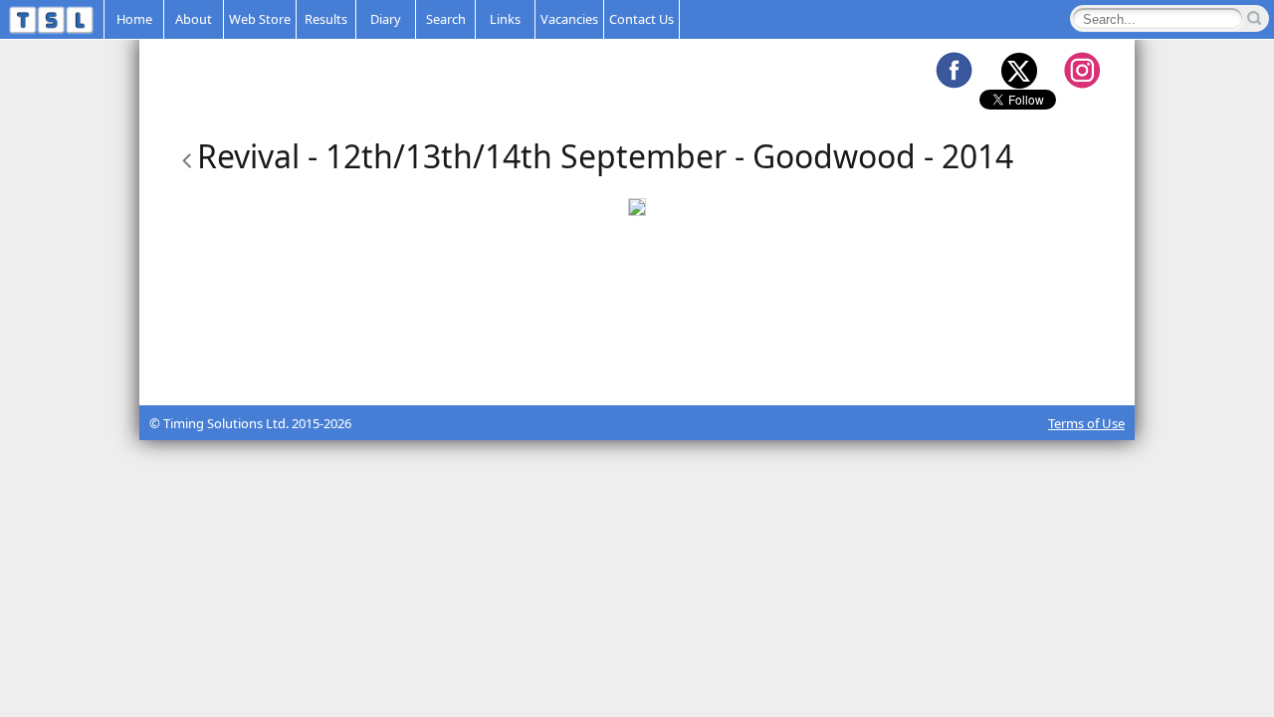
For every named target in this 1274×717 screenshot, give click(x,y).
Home (134, 19)
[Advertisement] (637, 355)
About (193, 19)
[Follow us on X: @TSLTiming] (1018, 70)
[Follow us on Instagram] (1082, 70)
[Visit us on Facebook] (953, 70)
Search (446, 19)
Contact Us (641, 19)
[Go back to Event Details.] (183, 155)
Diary (385, 19)
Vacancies (569, 19)
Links (505, 19)
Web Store (260, 19)
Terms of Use (1086, 423)
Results (326, 19)
